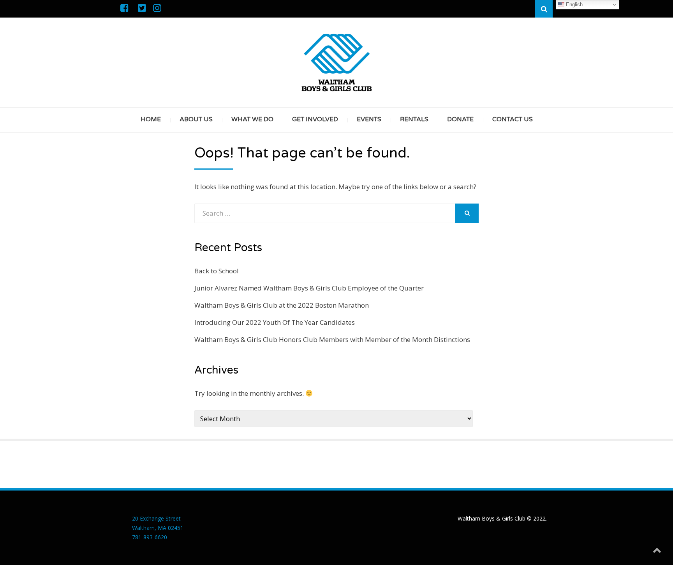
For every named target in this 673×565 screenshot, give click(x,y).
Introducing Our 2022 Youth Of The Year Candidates (274, 322)
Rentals (414, 119)
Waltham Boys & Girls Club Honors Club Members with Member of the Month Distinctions (332, 339)
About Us (196, 119)
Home (151, 119)
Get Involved (315, 119)
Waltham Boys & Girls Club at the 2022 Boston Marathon (281, 305)
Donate (460, 119)
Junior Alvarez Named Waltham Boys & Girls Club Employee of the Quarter (309, 287)
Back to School (216, 270)
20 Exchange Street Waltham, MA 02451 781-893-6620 (157, 528)
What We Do (252, 119)
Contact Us (512, 119)
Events (369, 119)
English (573, 4)
